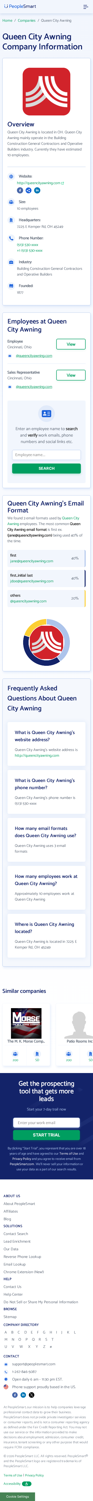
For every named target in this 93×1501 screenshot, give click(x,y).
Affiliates (11, 1211)
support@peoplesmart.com (34, 1364)
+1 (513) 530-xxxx (29, 251)
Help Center (13, 1294)
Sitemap (10, 1317)
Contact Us (12, 1287)
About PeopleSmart (19, 1204)
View (71, 344)
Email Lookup (15, 1264)
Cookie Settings (17, 1496)
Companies (27, 20)
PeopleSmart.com (22, 1164)
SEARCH (47, 468)
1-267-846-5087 (24, 1372)
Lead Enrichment (17, 1241)
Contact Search (16, 1234)
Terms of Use (68, 1154)
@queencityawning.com (34, 356)
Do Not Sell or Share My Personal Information (41, 1302)
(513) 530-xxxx (27, 245)
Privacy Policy (21, 1159)
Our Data (11, 1249)
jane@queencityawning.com (31, 561)
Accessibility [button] (12, 1484)
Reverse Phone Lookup (22, 1257)
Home (7, 20)
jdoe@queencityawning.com (31, 581)
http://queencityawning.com (38, 183)
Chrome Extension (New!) (24, 1272)
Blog (7, 1219)
